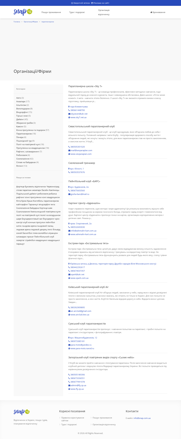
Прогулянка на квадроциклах (30, 148)
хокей (19, 233)
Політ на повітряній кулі (28, 144)
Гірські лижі (22, 115)
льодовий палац (45, 226)
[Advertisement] (90, 48)
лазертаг (20, 240)
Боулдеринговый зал (32, 218)
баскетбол (27, 233)
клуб (25, 222)
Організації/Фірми (31, 22)
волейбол (43, 233)
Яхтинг (19, 165)
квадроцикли (53, 197)
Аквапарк (20, 101)
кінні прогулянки (33, 197)
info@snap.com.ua (142, 418)
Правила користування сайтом (72, 419)
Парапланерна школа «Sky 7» (85, 86)
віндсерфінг (44, 204)
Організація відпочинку (103, 12)
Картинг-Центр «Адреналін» (84, 203)
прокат (30, 236)
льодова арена (29, 226)
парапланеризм (47, 22)
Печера (19, 137)
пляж (35, 233)
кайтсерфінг (22, 204)
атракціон (53, 233)
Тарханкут (33, 204)
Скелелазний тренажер (81, 162)
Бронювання (158, 12)
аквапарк (36, 190)
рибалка (53, 193)
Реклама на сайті (101, 3)
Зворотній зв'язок (81, 3)
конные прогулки (36, 222)
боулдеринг (48, 218)
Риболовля (21, 155)
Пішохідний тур (24, 140)
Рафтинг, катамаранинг (27, 151)
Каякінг (19, 126)
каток (19, 226)
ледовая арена (23, 229)
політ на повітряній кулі (28, 215)
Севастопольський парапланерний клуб (91, 126)
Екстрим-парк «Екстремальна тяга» (88, 243)
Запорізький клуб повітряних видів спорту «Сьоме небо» (101, 357)
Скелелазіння (22, 158)
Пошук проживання (51, 12)
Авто (18, 97)
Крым (29, 200)
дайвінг (33, 193)
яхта (53, 204)
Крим (24, 200)
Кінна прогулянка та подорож (30, 130)
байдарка (34, 208)
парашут (20, 243)
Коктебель (38, 200)
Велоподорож (23, 108)
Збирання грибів (24, 123)
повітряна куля (53, 211)
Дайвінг (20, 119)
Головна (17, 22)
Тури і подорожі (77, 12)
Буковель (29, 186)
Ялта (18, 200)
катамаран (21, 236)
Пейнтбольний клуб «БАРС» (84, 181)
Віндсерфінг (22, 112)
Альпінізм (21, 105)
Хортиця (43, 208)
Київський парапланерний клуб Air (88, 287)
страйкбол (30, 240)
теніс (49, 229)
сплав (19, 190)
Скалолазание (23, 211)
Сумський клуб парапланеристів (87, 323)
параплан (27, 190)
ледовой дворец (39, 229)
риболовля (42, 193)
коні (44, 197)
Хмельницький (37, 211)
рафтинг (20, 197)
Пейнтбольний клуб (44, 236)
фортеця (20, 186)
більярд (56, 229)
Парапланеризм (24, 133)
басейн (45, 190)
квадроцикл (41, 240)
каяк (50, 208)
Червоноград (53, 186)
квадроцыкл (54, 240)
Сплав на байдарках (26, 162)
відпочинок (40, 186)
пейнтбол (50, 222)
